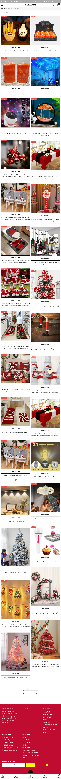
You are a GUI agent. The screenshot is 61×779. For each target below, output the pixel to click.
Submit (30, 765)
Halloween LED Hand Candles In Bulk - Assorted (16, 50)
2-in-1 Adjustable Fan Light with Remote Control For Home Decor (45, 519)
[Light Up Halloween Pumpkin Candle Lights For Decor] (45, 30)
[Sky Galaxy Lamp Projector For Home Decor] (45, 71)
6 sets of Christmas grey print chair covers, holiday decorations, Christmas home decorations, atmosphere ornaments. (16, 476)
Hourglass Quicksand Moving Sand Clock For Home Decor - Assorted (45, 134)
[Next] (41, 693)
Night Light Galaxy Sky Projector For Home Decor (16, 133)
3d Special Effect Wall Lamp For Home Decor (45, 476)
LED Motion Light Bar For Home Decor (16, 521)
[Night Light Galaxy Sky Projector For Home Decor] (15, 112)
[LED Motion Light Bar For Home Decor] (15, 500)
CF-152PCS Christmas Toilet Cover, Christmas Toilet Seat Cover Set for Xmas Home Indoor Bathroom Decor (16, 261)
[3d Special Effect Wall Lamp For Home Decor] (45, 456)
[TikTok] (47, 765)
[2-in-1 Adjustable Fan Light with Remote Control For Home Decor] (45, 497)
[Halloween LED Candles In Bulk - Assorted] (15, 71)
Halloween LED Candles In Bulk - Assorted (15, 92)
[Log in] (54, 5)
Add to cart (15, 47)
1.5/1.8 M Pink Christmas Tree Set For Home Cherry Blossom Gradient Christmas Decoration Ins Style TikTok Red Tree (16, 678)
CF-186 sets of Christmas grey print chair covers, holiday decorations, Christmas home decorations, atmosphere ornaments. (15, 218)
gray (16, 480)
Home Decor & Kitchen (13, 8)
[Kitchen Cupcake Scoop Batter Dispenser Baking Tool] (45, 540)
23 (36, 693)
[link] (16, 776)
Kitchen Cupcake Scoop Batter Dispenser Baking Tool (45, 561)
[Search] (7, 5)
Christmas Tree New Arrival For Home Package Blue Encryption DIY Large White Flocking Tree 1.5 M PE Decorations (15, 573)
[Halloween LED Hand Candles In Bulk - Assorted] (15, 30)
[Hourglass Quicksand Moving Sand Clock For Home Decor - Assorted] (45, 112)
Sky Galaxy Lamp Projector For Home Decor (45, 92)
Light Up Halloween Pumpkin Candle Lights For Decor (45, 50)
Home (3, 8)
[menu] (2, 5)
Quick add (15, 569)
